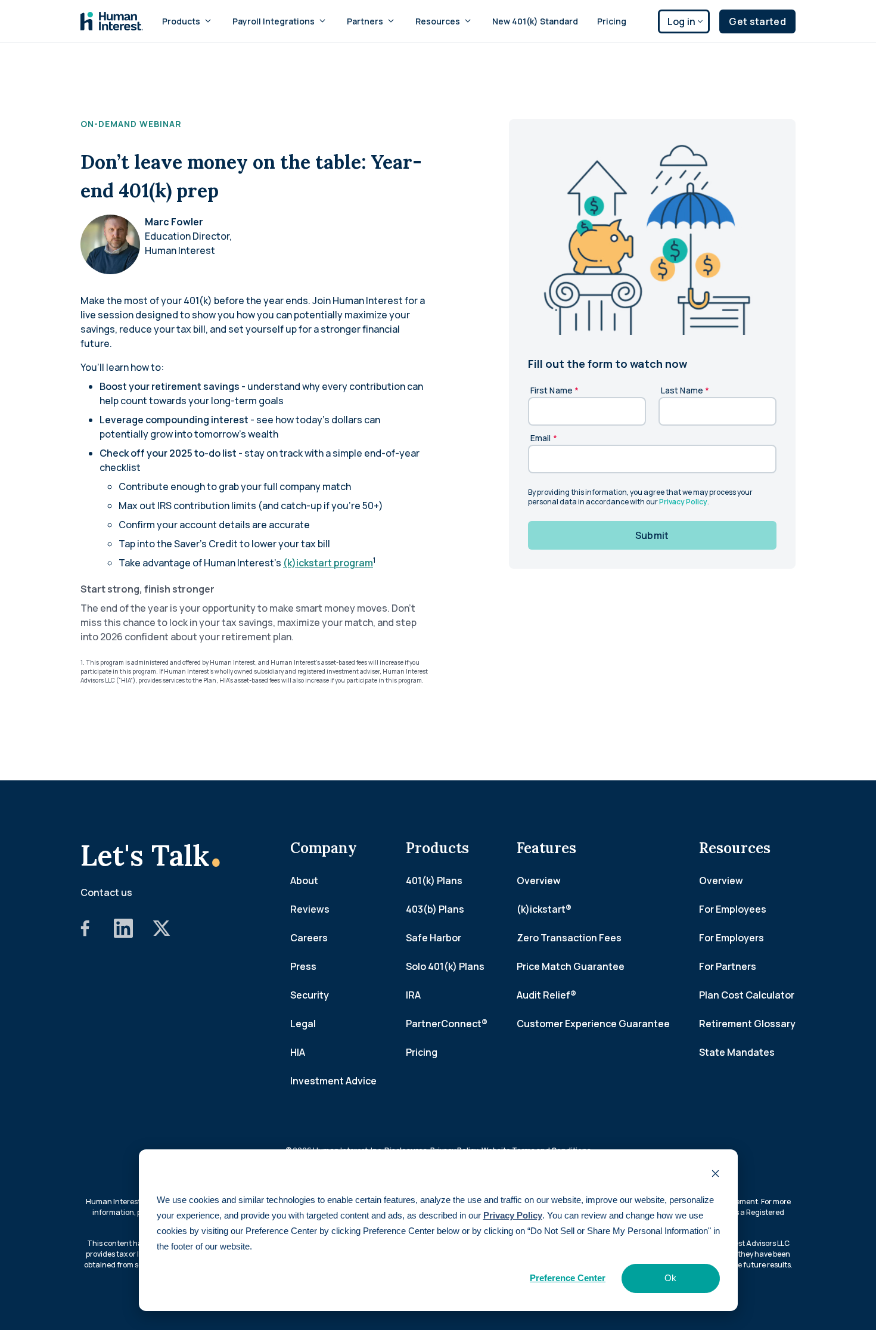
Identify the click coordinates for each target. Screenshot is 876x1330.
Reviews (310, 909)
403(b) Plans (435, 909)
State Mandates (737, 1052)
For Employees (732, 909)
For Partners (727, 966)
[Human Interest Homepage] (111, 21)
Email (543, 438)
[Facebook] (85, 934)
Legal (303, 1023)
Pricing (611, 21)
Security (309, 995)
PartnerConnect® (446, 1023)
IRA (413, 995)
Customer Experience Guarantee (593, 1023)
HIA (297, 1052)
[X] (161, 934)
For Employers (731, 937)
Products (181, 21)
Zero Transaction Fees (569, 937)
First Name (554, 390)
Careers (309, 937)
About (304, 880)
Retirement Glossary (747, 1023)
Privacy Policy (512, 1215)
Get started (757, 21)
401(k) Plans (434, 880)
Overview (539, 880)
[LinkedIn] (123, 934)
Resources (437, 21)
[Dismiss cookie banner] (715, 1175)
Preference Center (567, 1278)
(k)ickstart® (544, 909)
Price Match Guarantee (571, 966)
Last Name (685, 390)
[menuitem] (188, 21)
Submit (652, 535)
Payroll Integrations (273, 21)
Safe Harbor (433, 937)
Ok (670, 1278)
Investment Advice (333, 1080)
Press (303, 966)
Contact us (106, 892)
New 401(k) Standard (535, 21)
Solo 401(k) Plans (445, 966)
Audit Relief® (546, 995)
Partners (365, 21)
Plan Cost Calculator (746, 995)
